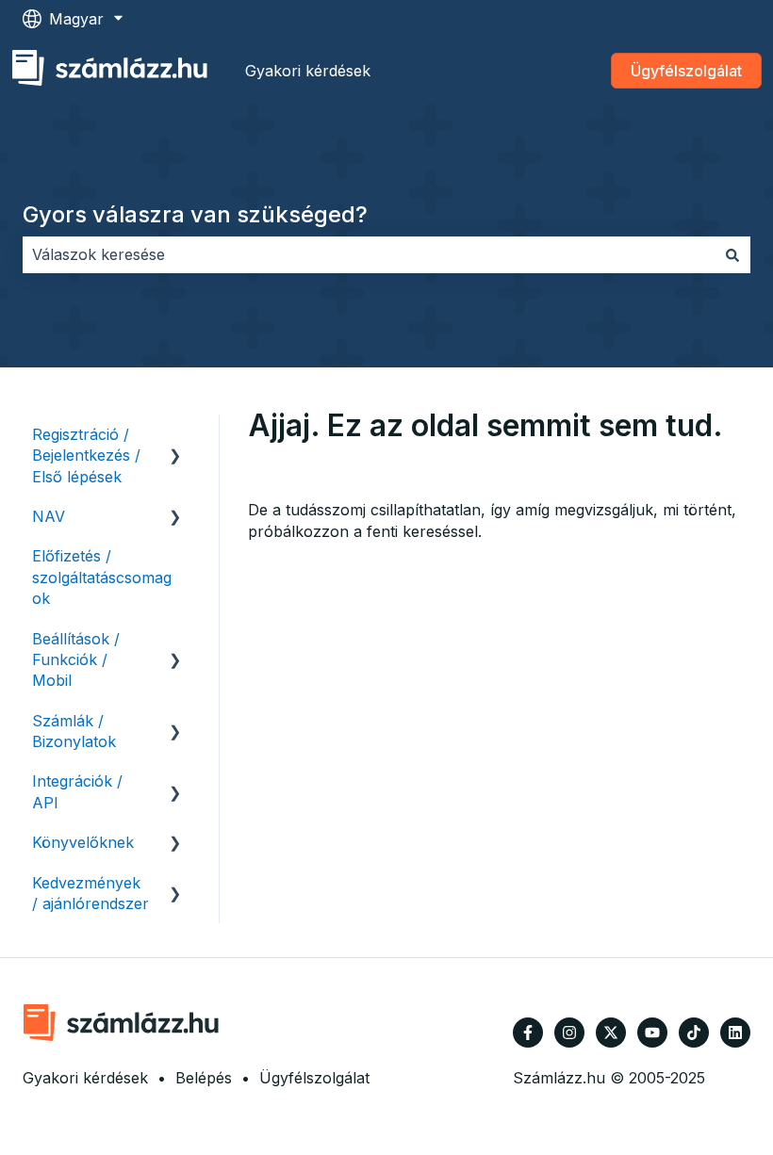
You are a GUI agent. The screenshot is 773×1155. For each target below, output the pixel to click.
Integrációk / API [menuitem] (77, 791)
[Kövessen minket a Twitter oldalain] (611, 1032)
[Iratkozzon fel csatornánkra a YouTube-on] (652, 1032)
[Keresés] (732, 254)
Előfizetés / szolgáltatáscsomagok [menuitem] (102, 577)
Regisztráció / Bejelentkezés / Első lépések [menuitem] (86, 455)
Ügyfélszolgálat (686, 70)
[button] (175, 435)
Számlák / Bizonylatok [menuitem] (74, 731)
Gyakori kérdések (307, 70)
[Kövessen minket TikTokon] (694, 1032)
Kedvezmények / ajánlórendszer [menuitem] (90, 893)
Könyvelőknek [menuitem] (83, 842)
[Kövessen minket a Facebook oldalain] (528, 1032)
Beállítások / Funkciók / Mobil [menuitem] (76, 660)
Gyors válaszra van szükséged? (195, 214)
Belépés (203, 1077)
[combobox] (369, 254)
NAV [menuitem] (48, 516)
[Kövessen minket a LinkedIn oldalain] (735, 1032)
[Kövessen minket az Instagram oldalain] (569, 1032)
